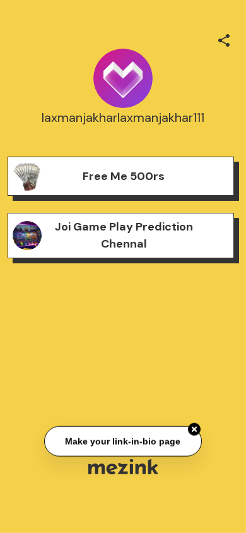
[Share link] (223, 38)
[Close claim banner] (194, 429)
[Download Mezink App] (123, 466)
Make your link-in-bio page (123, 441)
